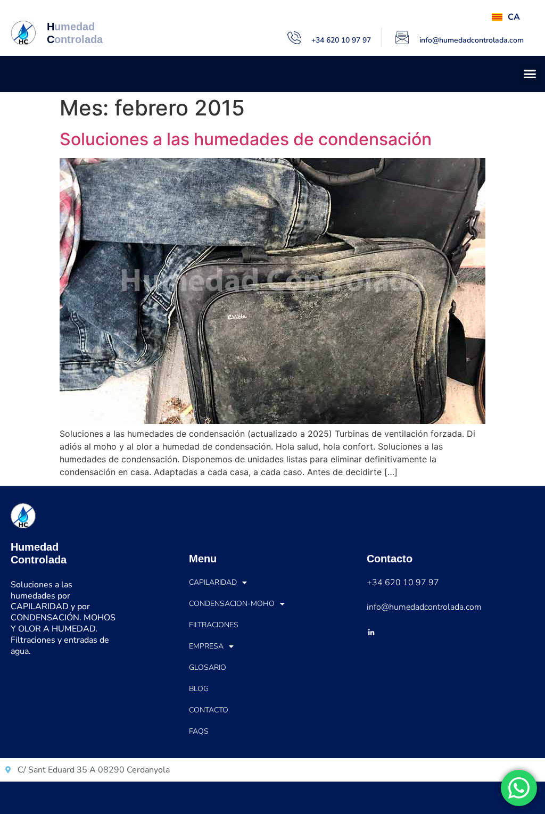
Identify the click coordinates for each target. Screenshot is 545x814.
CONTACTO (208, 710)
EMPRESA (206, 646)
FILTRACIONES (213, 625)
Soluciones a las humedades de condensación (246, 139)
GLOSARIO (207, 667)
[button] (530, 74)
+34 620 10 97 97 (341, 40)
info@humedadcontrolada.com (471, 40)
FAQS (199, 731)
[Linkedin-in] (371, 633)
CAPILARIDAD (213, 582)
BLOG (199, 689)
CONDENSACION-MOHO (232, 604)
